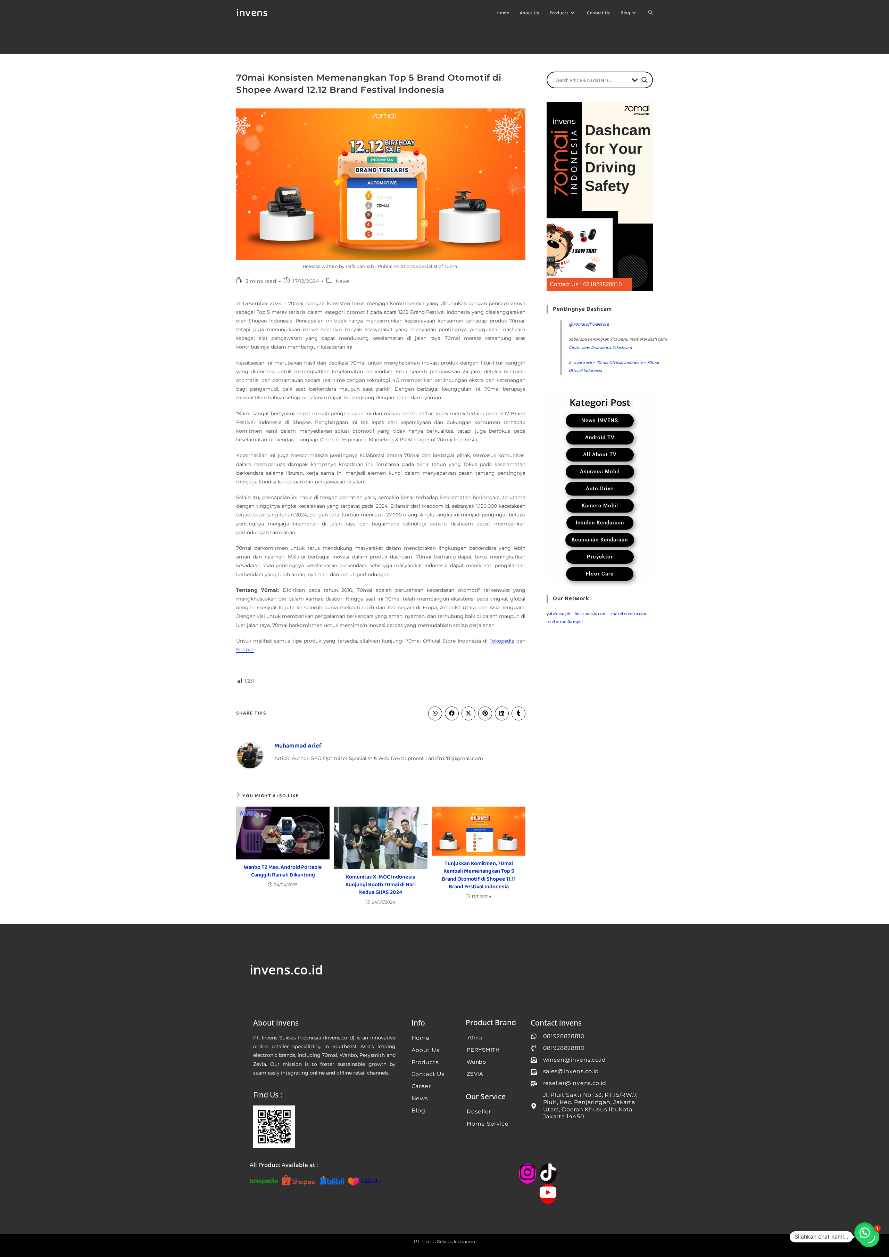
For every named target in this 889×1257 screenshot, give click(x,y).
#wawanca (601, 347)
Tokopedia (502, 641)
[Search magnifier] (644, 80)
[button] (864, 1232)
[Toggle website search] (650, 13)
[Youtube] (548, 1194)
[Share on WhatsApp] (435, 713)
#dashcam (622, 347)
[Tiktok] (548, 1174)
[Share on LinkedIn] (502, 713)
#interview (579, 347)
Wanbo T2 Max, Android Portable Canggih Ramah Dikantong (283, 871)
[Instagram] (527, 1174)
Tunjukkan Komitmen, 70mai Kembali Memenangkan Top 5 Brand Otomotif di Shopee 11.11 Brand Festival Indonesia (479, 875)
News (343, 281)
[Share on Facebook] (452, 713)
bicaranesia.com (591, 614)
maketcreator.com (629, 614)
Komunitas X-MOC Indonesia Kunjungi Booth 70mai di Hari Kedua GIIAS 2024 (381, 885)
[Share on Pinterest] (485, 713)
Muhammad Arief (298, 746)
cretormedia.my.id (565, 622)
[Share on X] (468, 713)
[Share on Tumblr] (518, 713)
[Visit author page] (250, 755)
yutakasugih (558, 614)
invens (252, 13)
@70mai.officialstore (588, 324)
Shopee (245, 649)
